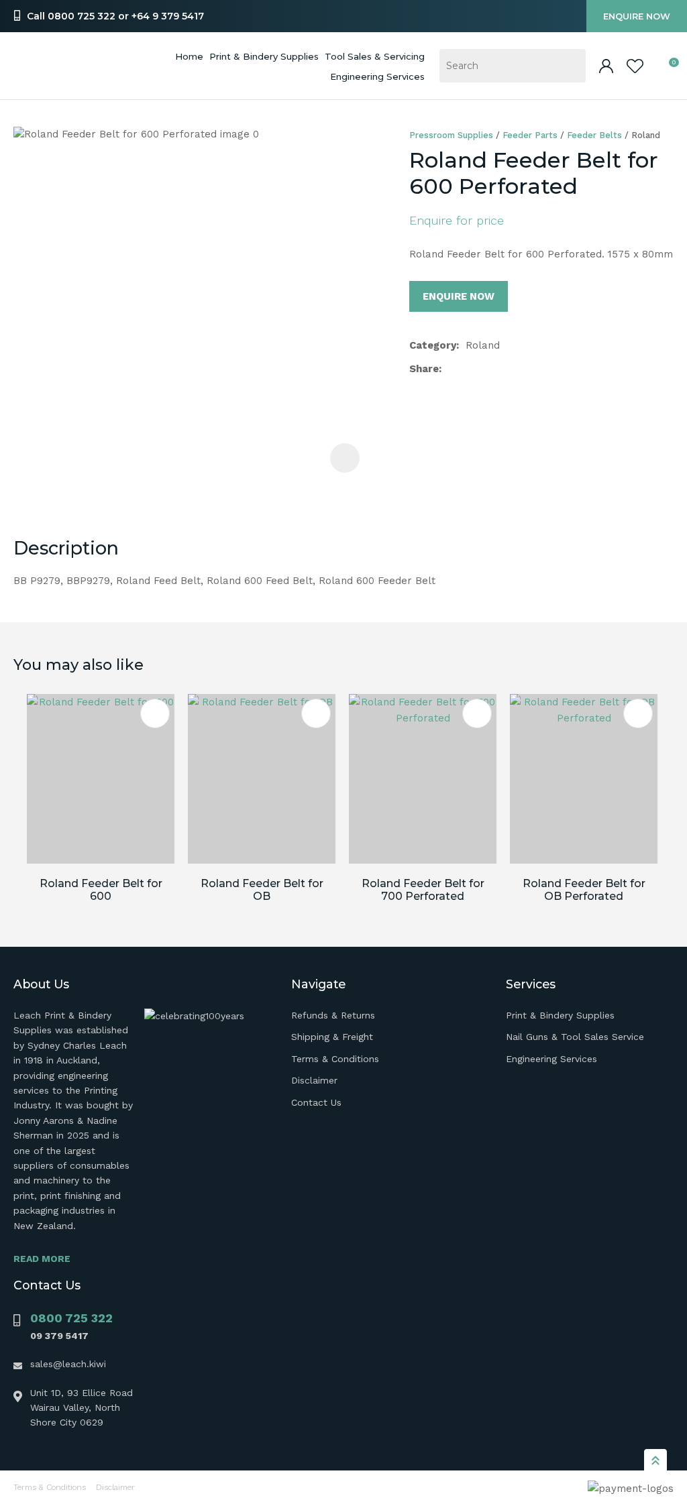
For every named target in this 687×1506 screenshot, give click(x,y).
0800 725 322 (71, 1318)
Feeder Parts (530, 135)
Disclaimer (314, 1080)
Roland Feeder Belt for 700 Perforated (423, 890)
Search (569, 65)
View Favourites (635, 66)
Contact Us (316, 1102)
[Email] (491, 369)
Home (189, 56)
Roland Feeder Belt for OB (262, 890)
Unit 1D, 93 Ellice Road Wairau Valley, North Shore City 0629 (81, 1407)
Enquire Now (636, 16)
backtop (655, 1459)
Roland (645, 135)
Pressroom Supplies (451, 135)
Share (424, 369)
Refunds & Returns (333, 1015)
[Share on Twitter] (469, 368)
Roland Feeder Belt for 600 (101, 890)
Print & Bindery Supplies (264, 56)
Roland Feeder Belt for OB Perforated (584, 890)
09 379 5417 (59, 1335)
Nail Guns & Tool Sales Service (575, 1036)
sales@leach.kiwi (68, 1363)
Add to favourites (155, 713)
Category (432, 345)
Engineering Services (551, 1058)
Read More (41, 1258)
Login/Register (606, 66)
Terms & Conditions (335, 1058)
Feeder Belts (594, 135)
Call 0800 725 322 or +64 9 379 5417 (115, 16)
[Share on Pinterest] (512, 369)
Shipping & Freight (332, 1036)
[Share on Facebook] (450, 369)
